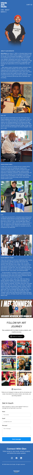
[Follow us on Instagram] (12, 458)
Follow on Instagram (18, 336)
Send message (16, 439)
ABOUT (7, 10)
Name (3, 411)
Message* (4, 425)
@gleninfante (17, 389)
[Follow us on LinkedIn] (21, 458)
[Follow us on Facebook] (16, 458)
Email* (3, 418)
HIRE (2, 10)
